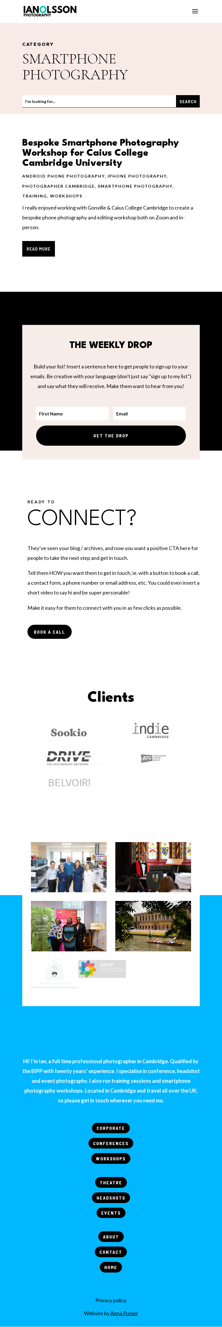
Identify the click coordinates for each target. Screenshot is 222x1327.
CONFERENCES (111, 1143)
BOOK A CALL (49, 632)
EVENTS (111, 1212)
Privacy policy (110, 1300)
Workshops (66, 195)
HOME (110, 1267)
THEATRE (111, 1182)
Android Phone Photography (63, 176)
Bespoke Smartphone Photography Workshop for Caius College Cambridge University (100, 153)
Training (34, 195)
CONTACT (110, 1252)
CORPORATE (111, 1128)
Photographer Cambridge (58, 186)
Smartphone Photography (135, 186)
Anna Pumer (124, 1313)
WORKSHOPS (111, 1158)
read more (39, 248)
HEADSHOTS (111, 1197)
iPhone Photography (137, 176)
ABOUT (111, 1236)
